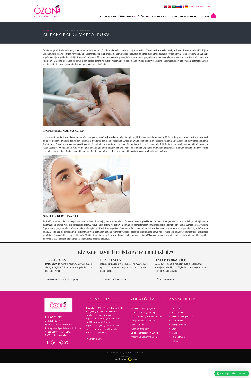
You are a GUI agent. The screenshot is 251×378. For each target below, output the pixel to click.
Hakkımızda (177, 312)
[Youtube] (60, 342)
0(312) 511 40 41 (55, 321)
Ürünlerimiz (177, 321)
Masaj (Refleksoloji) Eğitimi (143, 321)
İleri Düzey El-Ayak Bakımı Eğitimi (146, 316)
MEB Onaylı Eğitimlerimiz (118, 17)
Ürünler (142, 17)
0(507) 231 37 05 (52, 264)
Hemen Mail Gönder (115, 279)
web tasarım (125, 356)
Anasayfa (176, 308)
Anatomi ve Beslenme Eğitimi (144, 337)
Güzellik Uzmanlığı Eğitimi (143, 308)
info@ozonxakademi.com (204, 6)
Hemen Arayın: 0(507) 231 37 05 (62, 279)
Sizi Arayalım (166, 279)
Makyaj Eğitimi (137, 325)
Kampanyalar (159, 17)
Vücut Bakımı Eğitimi (140, 329)
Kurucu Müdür (188, 17)
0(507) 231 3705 (55, 317)
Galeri (173, 17)
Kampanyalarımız (180, 325)
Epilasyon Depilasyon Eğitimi (144, 333)
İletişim (204, 17)
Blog (174, 329)
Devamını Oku (95, 339)
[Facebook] (47, 342)
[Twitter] (53, 342)
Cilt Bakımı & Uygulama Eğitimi (145, 312)
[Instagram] (66, 342)
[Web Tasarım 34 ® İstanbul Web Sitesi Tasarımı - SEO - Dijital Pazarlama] (125, 359)
